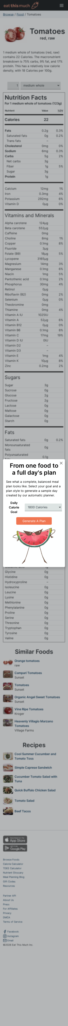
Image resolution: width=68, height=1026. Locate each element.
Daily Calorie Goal (14, 507)
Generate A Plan (34, 521)
